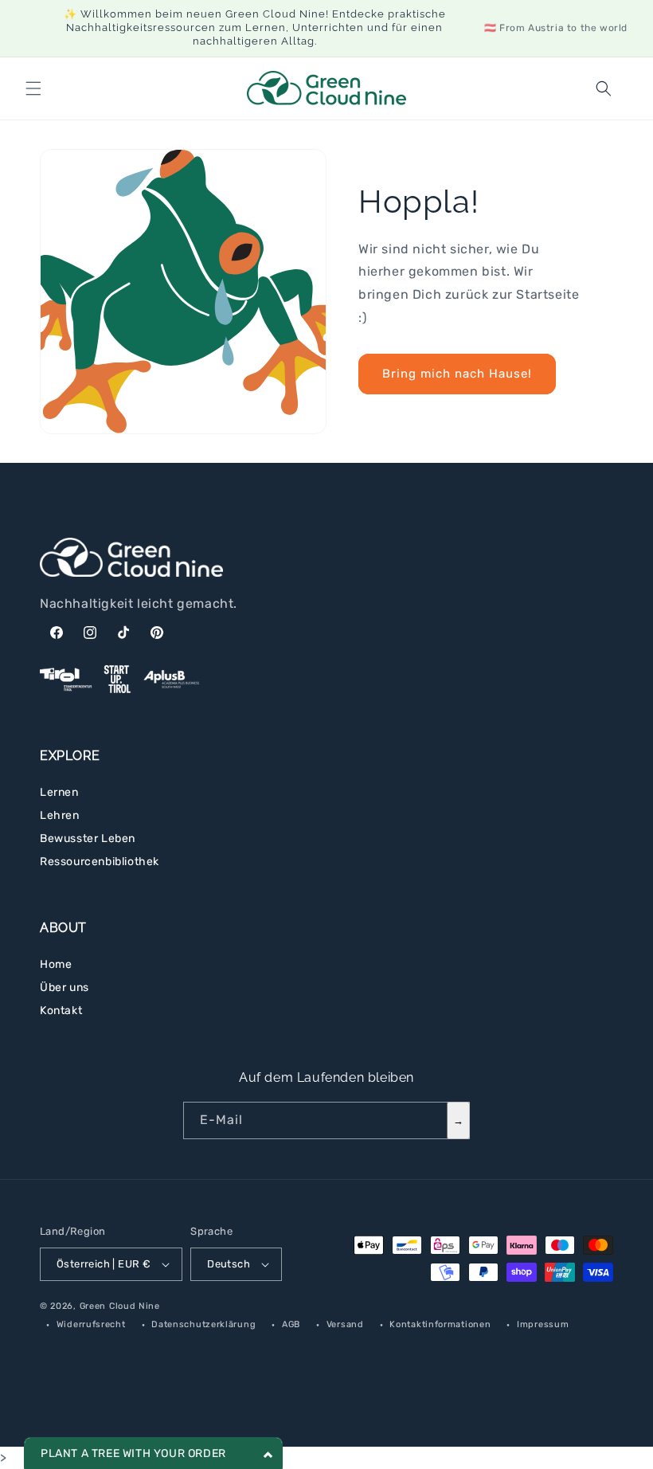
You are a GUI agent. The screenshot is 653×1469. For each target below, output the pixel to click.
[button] (33, 88)
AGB (291, 1324)
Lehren (60, 815)
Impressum (543, 1324)
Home (56, 964)
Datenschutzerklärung (203, 1324)
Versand (345, 1324)
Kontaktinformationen (440, 1324)
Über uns (64, 987)
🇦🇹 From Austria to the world (556, 27)
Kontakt (61, 1010)
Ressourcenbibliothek (99, 861)
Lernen (59, 792)
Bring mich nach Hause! (457, 373)
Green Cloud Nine (120, 1306)
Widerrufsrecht (91, 1324)
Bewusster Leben (87, 838)
